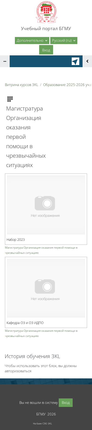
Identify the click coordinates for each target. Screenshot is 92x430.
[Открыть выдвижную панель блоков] (87, 61)
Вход (46, 50)
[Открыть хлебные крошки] (5, 61)
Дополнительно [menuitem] (30, 40)
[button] (63, 40)
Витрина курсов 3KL (21, 84)
